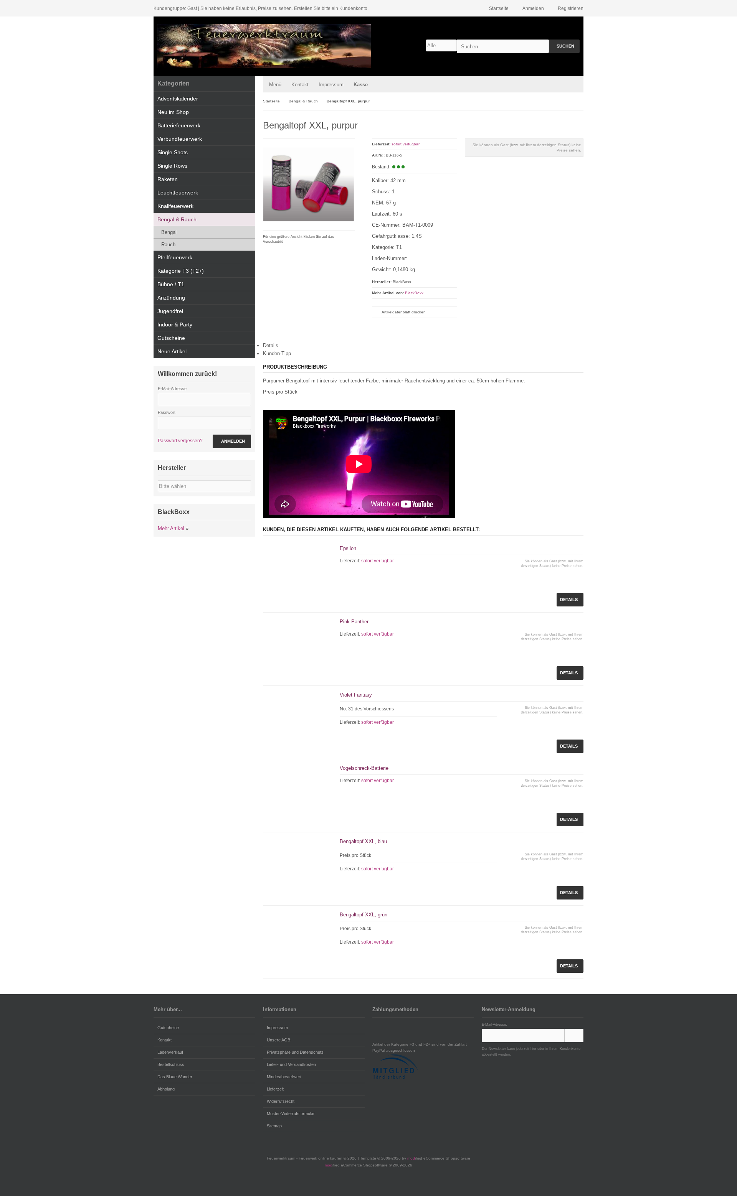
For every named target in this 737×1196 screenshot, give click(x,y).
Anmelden (232, 441)
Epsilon (348, 548)
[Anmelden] (574, 1035)
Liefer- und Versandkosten (291, 1064)
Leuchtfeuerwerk (177, 192)
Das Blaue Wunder (174, 1076)
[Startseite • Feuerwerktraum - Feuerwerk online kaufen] (264, 46)
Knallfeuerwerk (175, 206)
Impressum (331, 84)
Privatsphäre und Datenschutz (295, 1052)
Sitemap (274, 1126)
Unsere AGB (278, 1040)
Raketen (167, 179)
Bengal (169, 232)
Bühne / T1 (170, 284)
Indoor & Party (174, 324)
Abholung (166, 1089)
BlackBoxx (414, 293)
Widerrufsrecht (280, 1101)
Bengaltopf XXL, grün (363, 915)
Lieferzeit (275, 1089)
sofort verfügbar (406, 144)
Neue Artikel (172, 351)
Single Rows (172, 166)
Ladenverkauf (170, 1052)
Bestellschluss (170, 1064)
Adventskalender (177, 99)
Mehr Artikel (171, 528)
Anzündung (171, 298)
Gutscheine (171, 338)
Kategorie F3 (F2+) (180, 271)
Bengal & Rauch (177, 219)
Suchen (564, 46)
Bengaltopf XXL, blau (363, 841)
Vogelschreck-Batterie (364, 768)
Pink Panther (354, 621)
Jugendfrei (170, 311)
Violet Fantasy (356, 695)
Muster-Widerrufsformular (291, 1113)
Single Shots (172, 152)
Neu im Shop (173, 112)
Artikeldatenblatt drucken (404, 312)
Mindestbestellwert (284, 1076)
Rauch (168, 244)
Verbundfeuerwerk (179, 139)
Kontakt (300, 84)
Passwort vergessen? (180, 440)
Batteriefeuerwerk (178, 125)
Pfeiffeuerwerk (174, 257)
